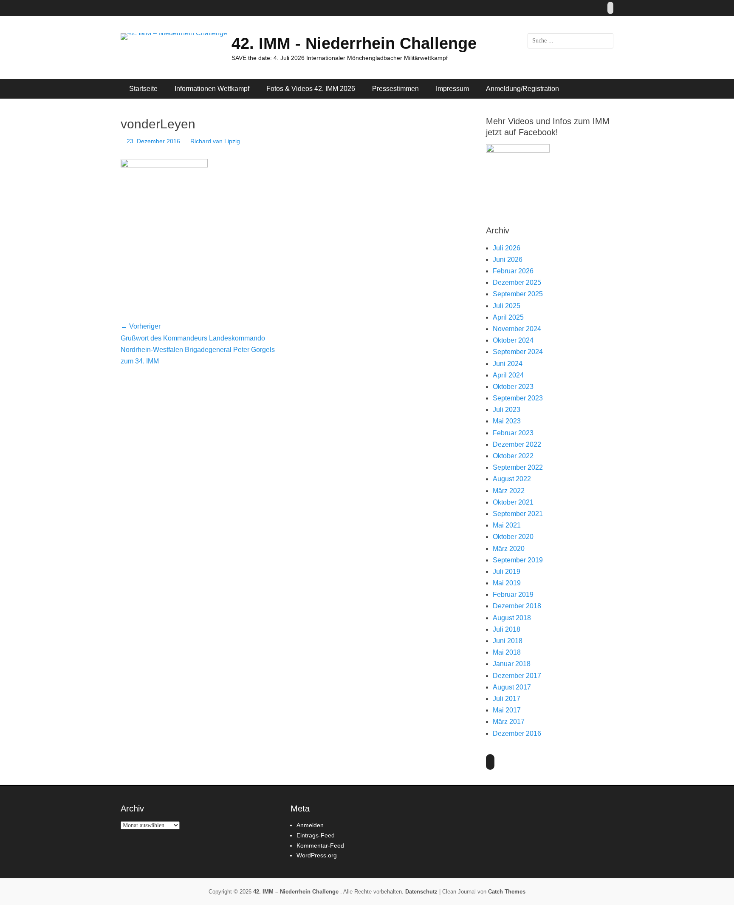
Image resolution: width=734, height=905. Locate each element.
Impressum (452, 88)
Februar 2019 (513, 594)
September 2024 (518, 351)
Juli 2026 (506, 248)
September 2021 (518, 513)
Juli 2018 (506, 629)
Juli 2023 (506, 409)
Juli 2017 (506, 698)
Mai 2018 (507, 652)
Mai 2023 (507, 421)
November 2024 (517, 328)
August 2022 (512, 478)
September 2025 (518, 294)
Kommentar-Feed (320, 845)
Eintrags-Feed (315, 835)
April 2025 (508, 317)
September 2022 (518, 467)
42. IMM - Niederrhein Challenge (354, 43)
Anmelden (310, 825)
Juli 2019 (506, 571)
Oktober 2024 (513, 340)
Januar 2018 (512, 663)
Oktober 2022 (513, 456)
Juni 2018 (507, 640)
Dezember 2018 (517, 606)
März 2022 (509, 490)
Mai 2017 (507, 710)
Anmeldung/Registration (522, 88)
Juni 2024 (507, 363)
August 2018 (512, 617)
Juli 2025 (506, 305)
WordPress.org (316, 855)
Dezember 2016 (517, 733)
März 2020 (509, 548)
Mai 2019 (507, 583)
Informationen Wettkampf (212, 88)
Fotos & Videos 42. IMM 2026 (310, 88)
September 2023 (518, 398)
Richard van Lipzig (215, 141)
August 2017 (512, 687)
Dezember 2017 (517, 675)
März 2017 (509, 721)
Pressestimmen (395, 88)
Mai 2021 (507, 525)
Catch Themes (506, 891)
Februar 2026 (513, 271)
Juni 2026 (507, 259)
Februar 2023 (513, 433)
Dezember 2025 (517, 282)
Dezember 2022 (517, 444)
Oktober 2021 (513, 502)
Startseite (143, 88)
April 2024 (508, 375)
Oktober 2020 (513, 536)
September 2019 (518, 560)
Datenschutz (421, 891)
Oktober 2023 (513, 386)
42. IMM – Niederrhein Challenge (296, 891)
